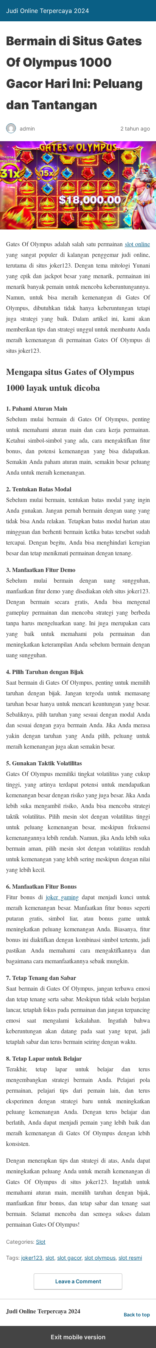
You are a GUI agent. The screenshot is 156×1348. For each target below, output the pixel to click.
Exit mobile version (78, 1337)
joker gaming (62, 897)
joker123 (31, 1257)
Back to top (137, 1315)
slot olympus (99, 1257)
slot (49, 1257)
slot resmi (130, 1257)
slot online (137, 244)
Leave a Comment (78, 1281)
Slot (40, 1241)
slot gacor (69, 1257)
